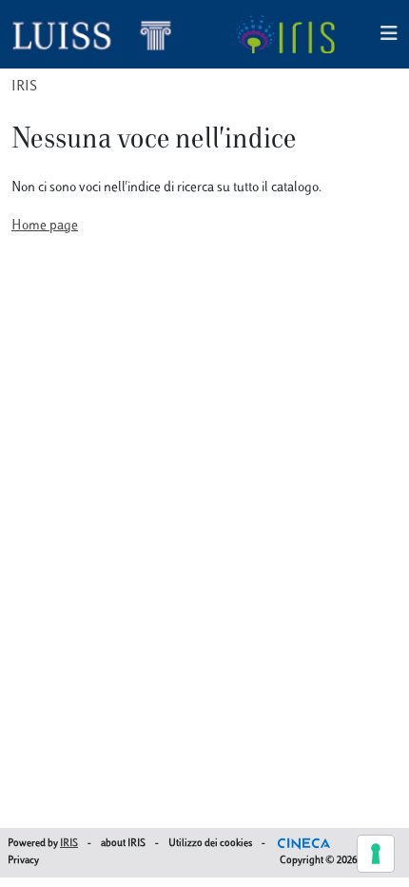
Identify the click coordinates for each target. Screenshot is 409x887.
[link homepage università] (285, 34)
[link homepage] (99, 34)
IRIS (24, 87)
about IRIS (123, 843)
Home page (44, 226)
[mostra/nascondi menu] (389, 35)
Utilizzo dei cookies (210, 843)
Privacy (23, 861)
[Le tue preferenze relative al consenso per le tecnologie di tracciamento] (376, 854)
